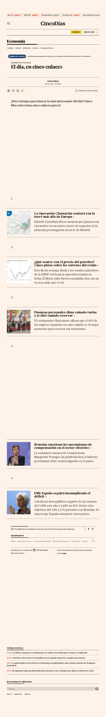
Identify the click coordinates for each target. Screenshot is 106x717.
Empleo (18, 48)
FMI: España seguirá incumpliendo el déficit (62, 495)
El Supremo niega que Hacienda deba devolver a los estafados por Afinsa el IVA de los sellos (53, 671)
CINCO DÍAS (53, 81)
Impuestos (27, 48)
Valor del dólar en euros (91, 15)
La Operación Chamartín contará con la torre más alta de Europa (64, 215)
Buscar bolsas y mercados (19, 682)
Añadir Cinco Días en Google (87, 91)
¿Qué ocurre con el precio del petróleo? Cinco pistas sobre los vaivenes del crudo (65, 264)
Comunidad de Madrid (42, 541)
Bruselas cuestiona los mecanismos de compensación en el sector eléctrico (63, 446)
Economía (16, 41)
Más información (17, 553)
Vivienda (10, 48)
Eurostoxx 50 (67, 15)
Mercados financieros (61, 541)
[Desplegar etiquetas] (93, 541)
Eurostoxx (18, 694)
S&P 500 (27, 15)
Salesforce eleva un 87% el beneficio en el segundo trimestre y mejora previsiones (48, 658)
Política (35, 48)
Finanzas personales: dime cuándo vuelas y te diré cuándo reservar (65, 314)
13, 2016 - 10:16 (53, 84)
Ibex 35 (10, 15)
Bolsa (13, 541)
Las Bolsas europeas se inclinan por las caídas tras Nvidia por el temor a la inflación (59, 56)
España (85, 541)
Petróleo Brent (47, 15)
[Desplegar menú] (8, 23)
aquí (64, 553)
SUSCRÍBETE (76, 32)
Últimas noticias (47, 48)
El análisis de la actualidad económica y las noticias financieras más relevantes (44, 529)
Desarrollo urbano (24, 541)
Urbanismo (75, 541)
